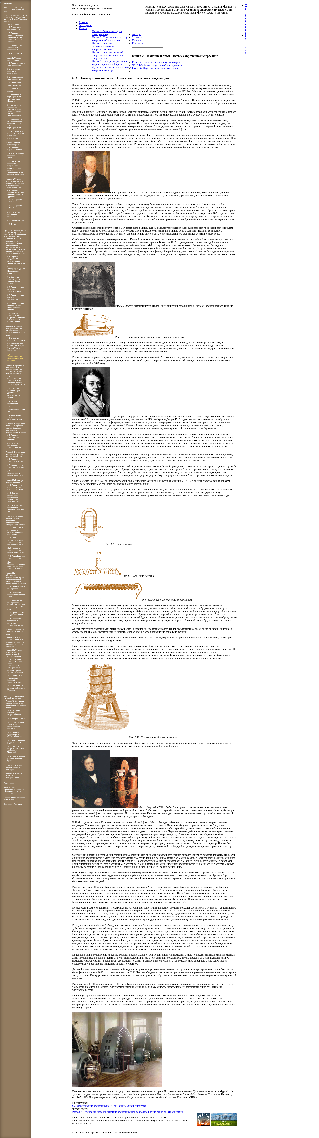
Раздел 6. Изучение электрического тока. (155, 68)
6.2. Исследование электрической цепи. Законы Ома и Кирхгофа (109, 1105)
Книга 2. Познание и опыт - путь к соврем (156, 62)
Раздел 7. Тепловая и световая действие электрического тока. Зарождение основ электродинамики (128, 1111)
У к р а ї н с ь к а (246, 19)
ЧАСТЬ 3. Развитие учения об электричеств (157, 65)
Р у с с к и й (245, 44)
